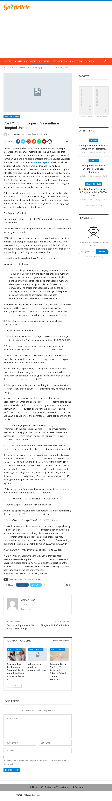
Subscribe (102, 252)
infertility (13, 579)
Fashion (79, 787)
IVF (21, 579)
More (89, 61)
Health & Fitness (39, 61)
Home (8, 61)
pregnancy (29, 579)
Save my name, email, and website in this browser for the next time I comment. (35, 762)
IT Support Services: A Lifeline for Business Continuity (93, 168)
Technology (59, 61)
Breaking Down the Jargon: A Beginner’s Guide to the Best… (93, 192)
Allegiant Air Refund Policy (55, 625)
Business (19, 61)
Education (76, 61)
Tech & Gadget (63, 787)
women (38, 579)
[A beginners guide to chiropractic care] (37, 654)
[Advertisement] (56, 32)
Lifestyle (47, 787)
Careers (93, 140)
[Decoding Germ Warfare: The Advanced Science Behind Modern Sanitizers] (59, 654)
